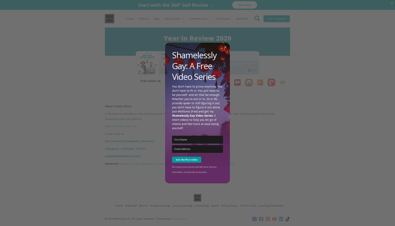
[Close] (225, 47)
